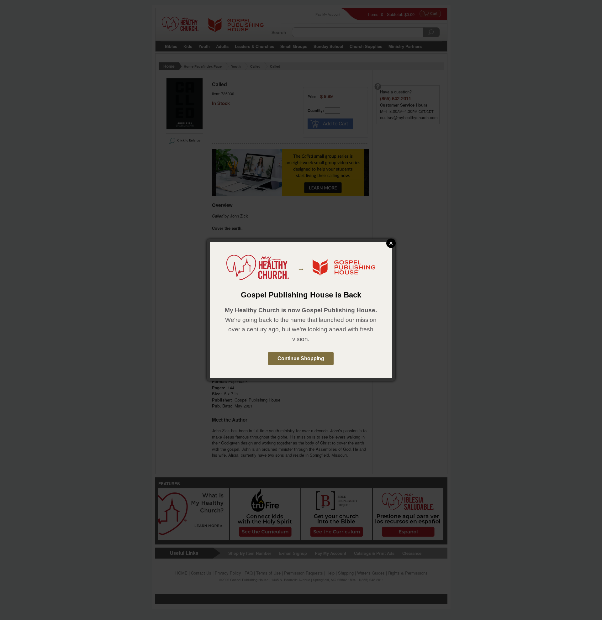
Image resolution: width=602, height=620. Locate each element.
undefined (391, 243)
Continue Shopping (300, 358)
